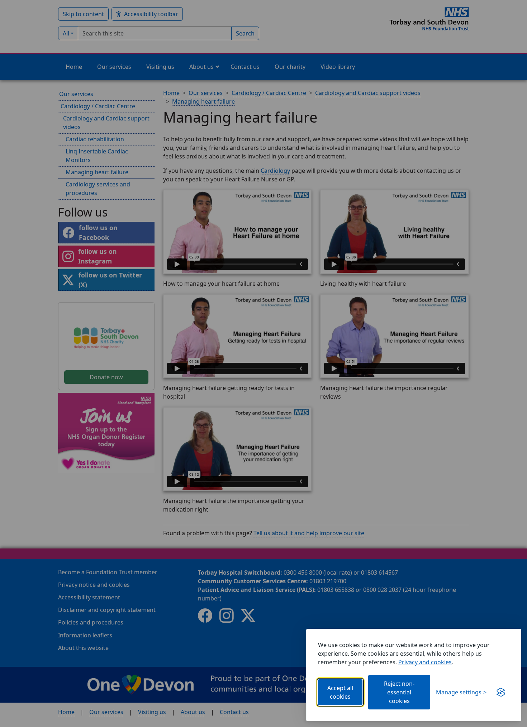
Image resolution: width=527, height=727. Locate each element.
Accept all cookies (340, 692)
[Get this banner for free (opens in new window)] (500, 692)
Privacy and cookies (425, 662)
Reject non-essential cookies (399, 692)
